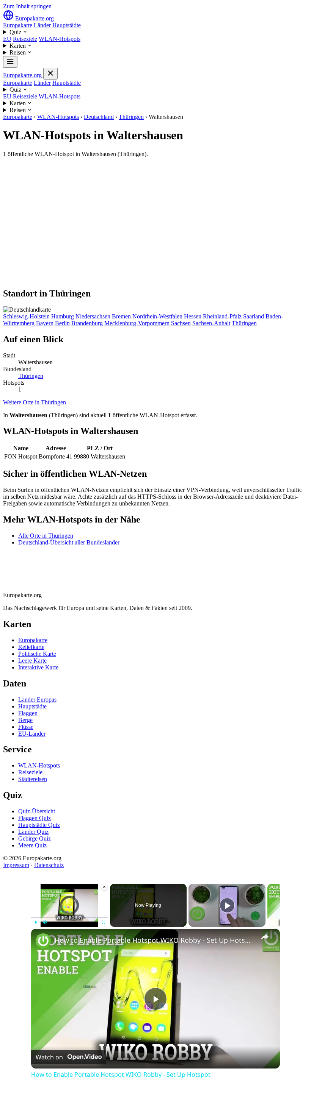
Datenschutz (49, 865)
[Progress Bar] (69, 917)
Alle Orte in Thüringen (45, 535)
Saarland (253, 316)
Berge (25, 720)
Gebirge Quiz (34, 838)
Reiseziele (25, 39)
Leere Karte (32, 660)
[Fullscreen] (103, 922)
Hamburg (62, 316)
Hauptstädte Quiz (39, 825)
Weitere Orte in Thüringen (34, 402)
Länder (42, 25)
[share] (265, 937)
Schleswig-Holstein (26, 316)
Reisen (18, 52)
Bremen (121, 316)
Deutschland (99, 117)
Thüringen (131, 117)
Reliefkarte (31, 647)
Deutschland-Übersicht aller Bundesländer (68, 542)
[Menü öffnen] (10, 62)
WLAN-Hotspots (59, 39)
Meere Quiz (32, 845)
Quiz (16, 32)
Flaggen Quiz (34, 818)
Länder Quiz (33, 831)
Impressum (16, 865)
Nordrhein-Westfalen (157, 316)
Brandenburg (87, 323)
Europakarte (17, 25)
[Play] (35, 922)
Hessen (192, 316)
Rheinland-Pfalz (222, 316)
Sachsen (181, 323)
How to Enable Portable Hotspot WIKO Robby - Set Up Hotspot (154, 940)
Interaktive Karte (38, 667)
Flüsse (25, 727)
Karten (18, 45)
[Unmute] (44, 922)
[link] (43, 940)
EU (7, 39)
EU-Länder (32, 733)
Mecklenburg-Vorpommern (137, 323)
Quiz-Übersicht (36, 811)
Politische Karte (37, 653)
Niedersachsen (92, 316)
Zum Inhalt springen (27, 6)
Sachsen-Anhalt (211, 323)
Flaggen (28, 713)
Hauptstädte (66, 25)
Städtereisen (32, 779)
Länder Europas (37, 699)
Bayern (44, 323)
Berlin (62, 323)
